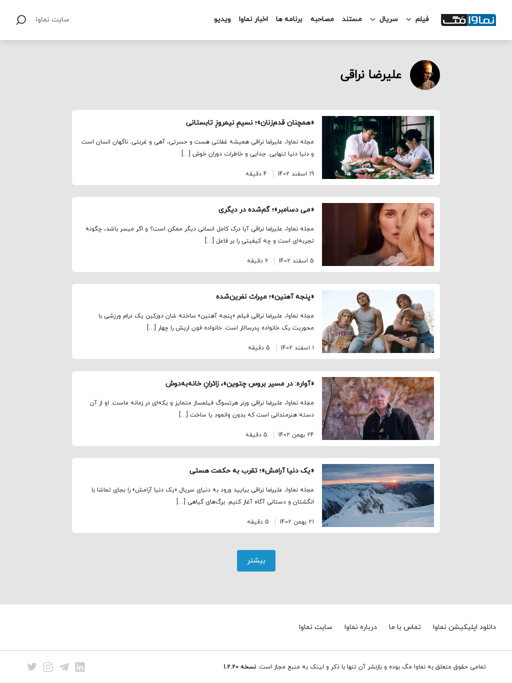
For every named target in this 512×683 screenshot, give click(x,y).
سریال (389, 19)
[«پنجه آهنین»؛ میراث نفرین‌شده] (378, 321)
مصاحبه (322, 19)
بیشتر (256, 561)
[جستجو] (21, 20)
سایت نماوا (53, 19)
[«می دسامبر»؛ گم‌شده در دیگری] (378, 234)
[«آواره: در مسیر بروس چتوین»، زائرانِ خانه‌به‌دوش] (378, 408)
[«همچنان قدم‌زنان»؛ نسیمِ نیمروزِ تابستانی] (378, 147)
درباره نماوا (360, 627)
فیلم (422, 19)
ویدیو (222, 19)
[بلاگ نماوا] (468, 20)
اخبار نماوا (253, 19)
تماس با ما (405, 627)
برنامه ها (289, 19)
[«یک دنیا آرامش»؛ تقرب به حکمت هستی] (378, 495)
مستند (352, 19)
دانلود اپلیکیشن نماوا (464, 627)
